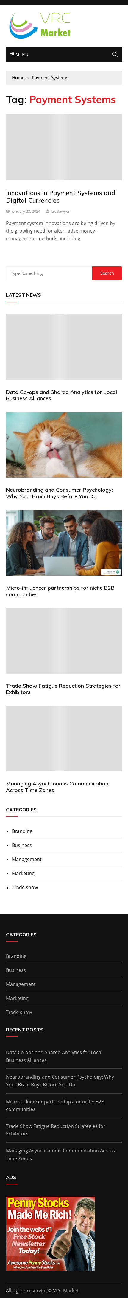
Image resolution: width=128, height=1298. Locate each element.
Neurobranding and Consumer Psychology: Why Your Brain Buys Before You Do (59, 493)
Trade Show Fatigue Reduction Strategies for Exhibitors (63, 689)
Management (27, 859)
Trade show (25, 887)
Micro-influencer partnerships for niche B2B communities (60, 591)
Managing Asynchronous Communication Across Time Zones (57, 787)
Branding (22, 831)
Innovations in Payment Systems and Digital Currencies (60, 196)
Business (22, 845)
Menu (21, 54)
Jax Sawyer (60, 211)
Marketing (23, 873)
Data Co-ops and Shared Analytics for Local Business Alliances (61, 395)
